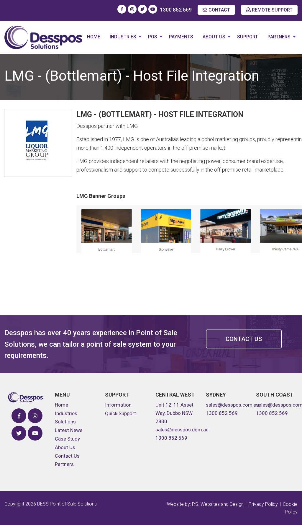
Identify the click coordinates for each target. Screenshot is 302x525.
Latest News (69, 430)
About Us (214, 37)
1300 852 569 (176, 9)
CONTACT (218, 10)
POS (152, 37)
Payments (181, 37)
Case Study (67, 439)
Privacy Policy (263, 504)
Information (118, 405)
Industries (123, 37)
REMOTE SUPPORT (272, 10)
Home (93, 37)
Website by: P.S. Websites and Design (205, 504)
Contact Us (244, 339)
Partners (278, 37)
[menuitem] (93, 37)
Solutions (65, 422)
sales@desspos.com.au (182, 430)
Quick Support (120, 413)
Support (247, 37)
